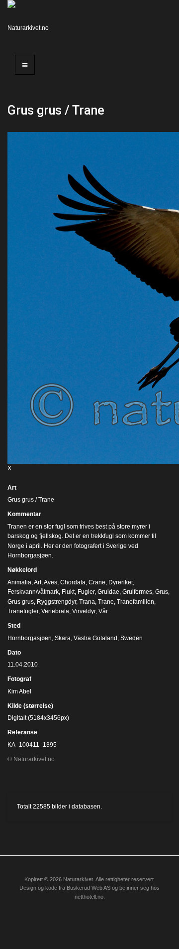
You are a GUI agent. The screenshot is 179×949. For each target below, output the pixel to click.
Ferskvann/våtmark (33, 591)
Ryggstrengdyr (56, 601)
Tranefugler (22, 611)
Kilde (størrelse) (30, 705)
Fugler (86, 591)
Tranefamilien (135, 601)
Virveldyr (83, 611)
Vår (103, 611)
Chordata (73, 582)
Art (11, 487)
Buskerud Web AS (88, 888)
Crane (97, 582)
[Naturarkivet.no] (29, 22)
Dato (14, 652)
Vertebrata (55, 611)
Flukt (68, 591)
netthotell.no (89, 897)
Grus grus (20, 601)
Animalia (19, 582)
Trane (106, 601)
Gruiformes (137, 591)
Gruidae (108, 591)
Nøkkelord (22, 569)
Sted (13, 625)
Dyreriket (120, 582)
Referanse (22, 732)
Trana (87, 601)
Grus (161, 591)
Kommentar (24, 514)
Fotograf (19, 679)
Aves (50, 582)
